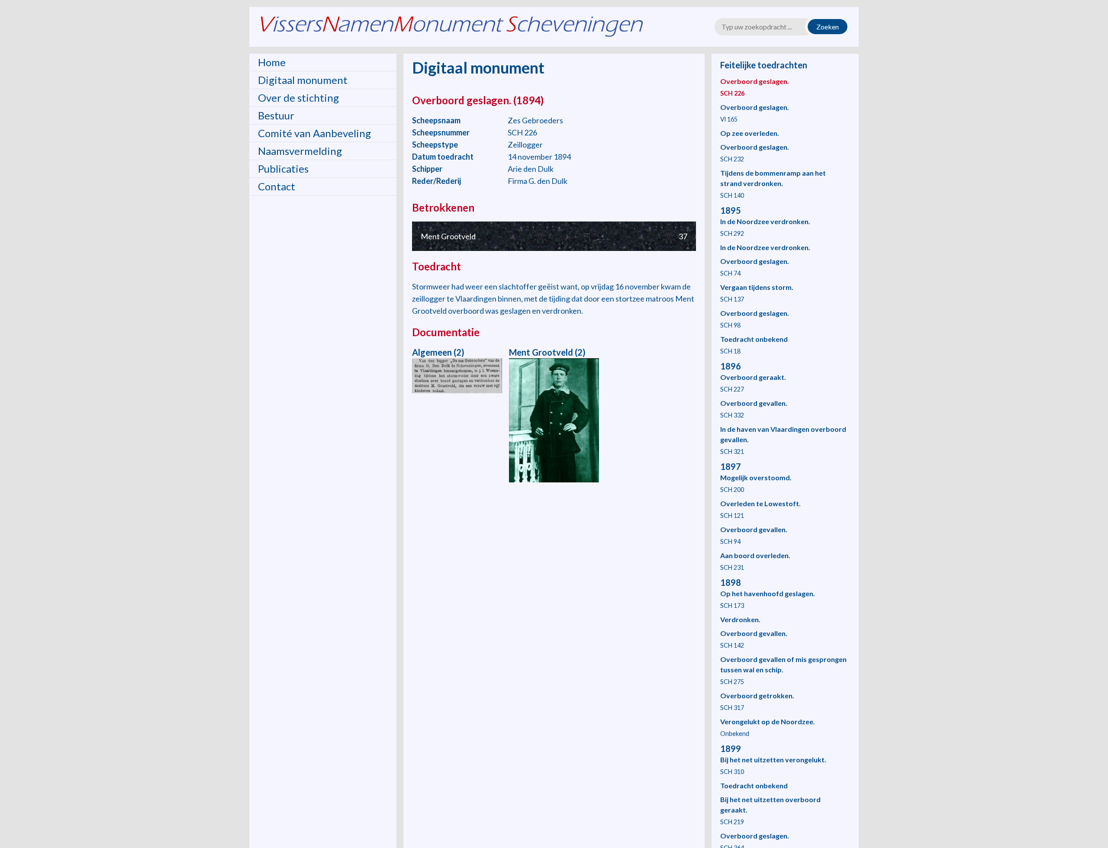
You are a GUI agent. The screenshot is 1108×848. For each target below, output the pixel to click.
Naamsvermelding (300, 151)
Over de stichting (298, 97)
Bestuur (276, 115)
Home (272, 62)
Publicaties (283, 168)
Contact (276, 186)
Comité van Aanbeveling (314, 133)
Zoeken (827, 26)
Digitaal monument (303, 80)
